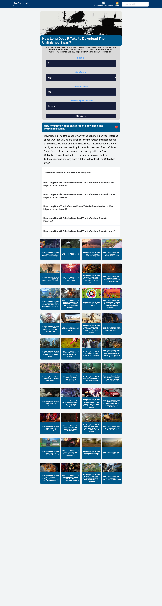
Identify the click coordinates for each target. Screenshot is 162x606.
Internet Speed (81, 86)
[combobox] (135, 4)
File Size (81, 58)
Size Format (81, 72)
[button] (81, 172)
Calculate (81, 116)
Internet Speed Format (81, 100)
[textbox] (135, 4)
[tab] (81, 172)
